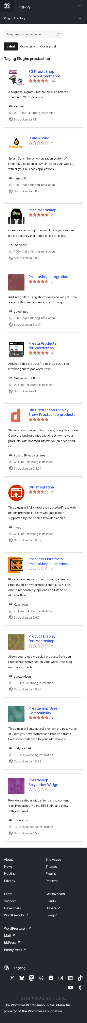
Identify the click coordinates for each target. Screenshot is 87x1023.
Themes (51, 866)
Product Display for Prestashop (42, 638)
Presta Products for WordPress (42, 345)
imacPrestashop (42, 210)
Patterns (52, 881)
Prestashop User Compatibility (43, 710)
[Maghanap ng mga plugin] (59, 34)
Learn (8, 894)
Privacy (9, 881)
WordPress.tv (16, 915)
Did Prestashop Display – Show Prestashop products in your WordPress (52, 412)
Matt (9, 935)
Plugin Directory (14, 18)
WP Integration (41, 487)
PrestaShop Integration (48, 277)
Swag (52, 915)
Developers (12, 908)
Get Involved (55, 894)
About (8, 859)
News (8, 866)
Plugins (51, 874)
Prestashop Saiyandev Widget (44, 782)
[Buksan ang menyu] (80, 6)
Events (51, 901)
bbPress (12, 943)
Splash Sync (39, 138)
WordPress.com (18, 928)
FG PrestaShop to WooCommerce (44, 73)
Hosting (10, 874)
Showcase (53, 859)
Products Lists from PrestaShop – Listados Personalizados (48, 561)
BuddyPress (15, 950)
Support (10, 901)
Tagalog (19, 968)
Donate (53, 908)
